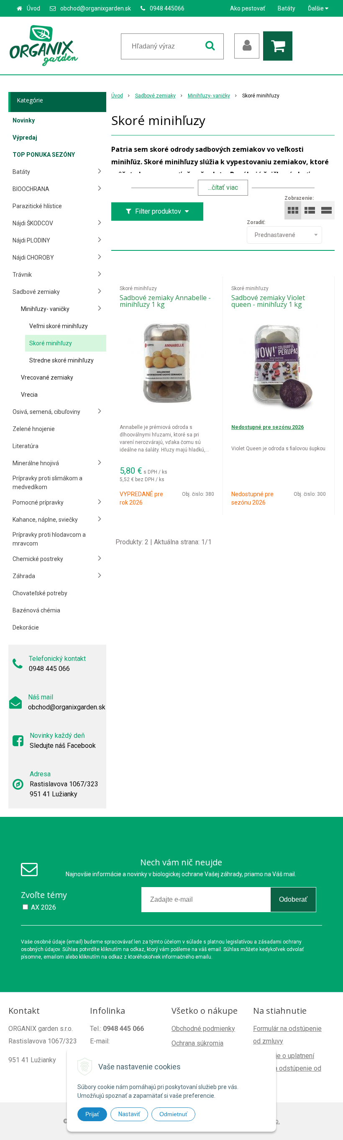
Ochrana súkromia (197, 1043)
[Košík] (280, 46)
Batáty (286, 8)
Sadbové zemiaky (155, 96)
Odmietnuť (173, 1114)
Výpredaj (25, 137)
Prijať (92, 1114)
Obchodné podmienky (203, 1029)
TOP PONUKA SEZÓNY (44, 154)
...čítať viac (223, 187)
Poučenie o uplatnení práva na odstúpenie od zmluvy (287, 1068)
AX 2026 (43, 907)
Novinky (24, 120)
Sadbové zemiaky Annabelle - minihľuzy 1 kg (165, 301)
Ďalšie (316, 8)
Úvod (33, 8)
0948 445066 (167, 8)
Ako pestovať (247, 8)
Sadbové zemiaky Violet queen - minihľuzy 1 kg (268, 301)
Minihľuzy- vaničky (209, 96)
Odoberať (293, 899)
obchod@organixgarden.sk (95, 8)
